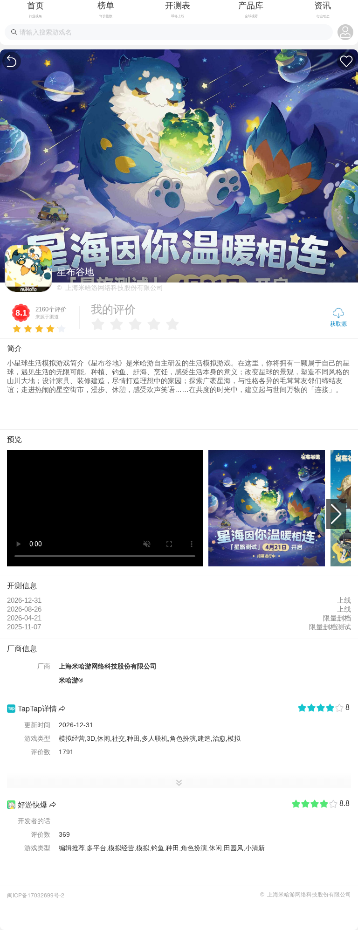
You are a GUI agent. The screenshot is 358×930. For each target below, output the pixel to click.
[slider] (39, 326)
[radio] (98, 324)
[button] (336, 514)
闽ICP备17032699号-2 (35, 895)
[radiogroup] (137, 324)
